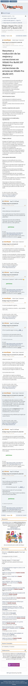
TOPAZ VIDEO (5, 613)
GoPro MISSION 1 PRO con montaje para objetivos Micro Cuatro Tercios (12, 582)
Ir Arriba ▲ (22, 681)
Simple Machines (11, 682)
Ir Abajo (3, 35)
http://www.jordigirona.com (15, 234)
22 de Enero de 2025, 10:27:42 (8, 205)
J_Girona (12, 634)
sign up (5, 553)
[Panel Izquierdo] (25, 16)
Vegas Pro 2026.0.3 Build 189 (9, 576)
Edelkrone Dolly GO (7, 638)
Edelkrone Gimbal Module (8, 572)
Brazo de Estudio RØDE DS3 (8, 598)
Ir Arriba (3, 515)
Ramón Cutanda (20, 572)
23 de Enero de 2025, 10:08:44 (8, 356)
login (24, 552)
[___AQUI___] (21, 487)
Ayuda (9, 681)
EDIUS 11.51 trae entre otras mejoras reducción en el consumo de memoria (13, 617)
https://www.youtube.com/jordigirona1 (14, 233)
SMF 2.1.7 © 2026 (4, 682)
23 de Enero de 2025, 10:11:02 (8, 397)
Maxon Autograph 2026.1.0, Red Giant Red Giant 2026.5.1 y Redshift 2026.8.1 (12, 627)
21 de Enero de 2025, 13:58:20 (8, 44)
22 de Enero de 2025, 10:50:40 (8, 276)
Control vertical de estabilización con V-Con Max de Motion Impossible (13, 588)
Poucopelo (5, 609)
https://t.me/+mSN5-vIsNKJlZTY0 (9, 195)
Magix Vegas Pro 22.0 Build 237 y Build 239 (12, 42)
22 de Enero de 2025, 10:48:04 (8, 245)
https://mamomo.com (10, 196)
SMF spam (9, 673)
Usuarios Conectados (7, 643)
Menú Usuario (5, 548)
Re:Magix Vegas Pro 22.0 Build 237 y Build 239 (12, 354)
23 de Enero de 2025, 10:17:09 (8, 433)
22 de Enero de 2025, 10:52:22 (8, 302)
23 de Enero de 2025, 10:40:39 (8, 475)
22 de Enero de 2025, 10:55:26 (8, 327)
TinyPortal (5, 681)
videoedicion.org (6, 522)
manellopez (7, 569)
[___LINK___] (20, 330)
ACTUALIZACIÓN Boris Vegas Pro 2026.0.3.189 (13, 567)
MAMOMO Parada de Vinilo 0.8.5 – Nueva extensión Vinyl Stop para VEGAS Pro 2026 (12, 607)
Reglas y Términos (15, 681)
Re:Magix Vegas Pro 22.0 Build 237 (10, 203)
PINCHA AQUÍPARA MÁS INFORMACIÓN (13, 528)
